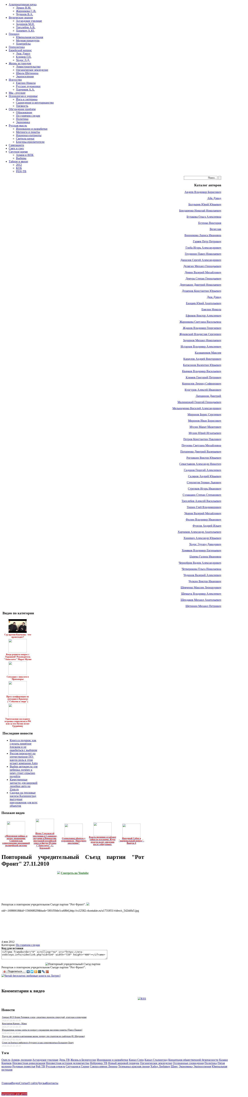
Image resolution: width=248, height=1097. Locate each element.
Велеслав (215, 229)
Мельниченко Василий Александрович (196, 408)
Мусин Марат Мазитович (205, 426)
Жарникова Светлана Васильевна (200, 321)
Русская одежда (55, 1066)
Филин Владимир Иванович (203, 519)
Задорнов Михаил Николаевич (202, 340)
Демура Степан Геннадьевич (203, 278)
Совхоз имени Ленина (103, 1066)
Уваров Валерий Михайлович (202, 513)
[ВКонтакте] (28, 971)
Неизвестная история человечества (67, 1063)
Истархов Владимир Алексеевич (201, 346)
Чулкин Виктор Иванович (205, 581)
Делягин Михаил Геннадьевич (202, 266)
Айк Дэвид (214, 198)
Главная (6, 1083)
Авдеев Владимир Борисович (202, 192)
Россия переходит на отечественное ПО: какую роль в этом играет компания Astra (24, 758)
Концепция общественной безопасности (193, 1059)
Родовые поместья (23, 1066)
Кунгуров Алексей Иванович (203, 389)
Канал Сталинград (156, 1059)
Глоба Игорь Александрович (203, 247)
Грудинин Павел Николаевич (203, 253)
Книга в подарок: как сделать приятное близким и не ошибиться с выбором (23, 745)
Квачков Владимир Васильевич (201, 371)
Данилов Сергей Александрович (200, 260)
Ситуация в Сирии (77, 1066)
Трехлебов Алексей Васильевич (201, 501)
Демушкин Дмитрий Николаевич (200, 284)
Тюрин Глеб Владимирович (204, 507)
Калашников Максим (208, 352)
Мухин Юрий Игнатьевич (205, 433)
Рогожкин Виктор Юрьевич (203, 457)
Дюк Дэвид (214, 297)
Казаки (223, 1059)
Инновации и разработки (112, 1059)
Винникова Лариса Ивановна (202, 235)
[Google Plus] (47, 971)
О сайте (33, 1083)
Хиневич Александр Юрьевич (202, 538)
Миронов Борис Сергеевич (204, 414)
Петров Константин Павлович (202, 439)
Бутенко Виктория (209, 222)
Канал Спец (136, 1059)
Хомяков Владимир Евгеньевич (201, 550)
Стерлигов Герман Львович (204, 482)
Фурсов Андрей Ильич (207, 525)
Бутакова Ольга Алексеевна (204, 216)
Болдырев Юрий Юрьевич (204, 204)
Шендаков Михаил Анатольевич (201, 599)
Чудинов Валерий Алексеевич (202, 575)
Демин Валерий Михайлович (203, 272)
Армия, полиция (21, 1059)
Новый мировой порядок (123, 1063)
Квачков (6, 1063)
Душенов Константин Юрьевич (201, 290)
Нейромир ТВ (98, 1063)
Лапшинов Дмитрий (208, 395)
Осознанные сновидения (188, 1063)
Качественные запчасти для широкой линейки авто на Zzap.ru (23, 784)
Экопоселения (202, 1066)
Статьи (23, 1083)
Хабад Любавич (160, 1066)
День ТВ (64, 1059)
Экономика (186, 1066)
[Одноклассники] (36, 971)
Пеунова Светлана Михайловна (201, 445)
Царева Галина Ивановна (205, 556)
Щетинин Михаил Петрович (203, 606)
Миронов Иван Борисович (204, 420)
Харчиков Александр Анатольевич (199, 531)
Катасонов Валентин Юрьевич (202, 365)
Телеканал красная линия (134, 1066)
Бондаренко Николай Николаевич (200, 210)
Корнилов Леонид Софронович (201, 383)
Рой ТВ (40, 1066)
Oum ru (5, 1059)
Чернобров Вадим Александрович (200, 562)
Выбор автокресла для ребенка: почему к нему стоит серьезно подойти (23, 771)
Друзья (42, 1083)
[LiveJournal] (43, 971)
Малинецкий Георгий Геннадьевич (199, 402)
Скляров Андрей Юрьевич (204, 476)
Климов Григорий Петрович (203, 377)
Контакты (52, 1083)
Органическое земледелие (156, 1063)
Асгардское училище (45, 1059)
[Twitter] (32, 971)
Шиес (174, 1066)
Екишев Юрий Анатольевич (203, 303)
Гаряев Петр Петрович (207, 241)
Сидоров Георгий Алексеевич (202, 470)
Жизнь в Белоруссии (83, 1059)
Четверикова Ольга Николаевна (201, 568)
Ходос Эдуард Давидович (205, 544)
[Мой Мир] (40, 971)
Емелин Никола (211, 309)
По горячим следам (28, 945)
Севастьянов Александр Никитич (200, 463)
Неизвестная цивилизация (28, 1063)
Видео (15, 1083)
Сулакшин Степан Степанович (202, 494)
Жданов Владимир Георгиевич (202, 327)
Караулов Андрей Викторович (202, 358)
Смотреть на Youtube (75, 873)
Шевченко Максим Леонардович (201, 587)
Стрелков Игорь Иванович (204, 488)
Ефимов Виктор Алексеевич (203, 315)
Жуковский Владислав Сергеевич (200, 334)
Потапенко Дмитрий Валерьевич (200, 451)
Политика (210, 1063)
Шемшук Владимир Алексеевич (201, 593)
